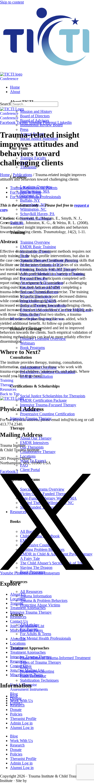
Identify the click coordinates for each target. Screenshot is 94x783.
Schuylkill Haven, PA (37, 214)
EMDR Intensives (34, 443)
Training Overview (35, 242)
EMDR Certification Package (43, 400)
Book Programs (32, 347)
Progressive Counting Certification (47, 414)
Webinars (27, 343)
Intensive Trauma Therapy (31, 612)
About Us (18, 594)
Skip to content (12, 2)
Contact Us (19, 621)
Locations (28, 456)
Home (5, 175)
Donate (16, 709)
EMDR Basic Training (38, 247)
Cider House (35, 781)
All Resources (31, 591)
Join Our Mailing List (27, 626)
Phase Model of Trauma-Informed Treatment (55, 658)
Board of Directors (35, 116)
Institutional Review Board (41, 125)
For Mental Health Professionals (45, 638)
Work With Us (21, 740)
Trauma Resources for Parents (33, 188)
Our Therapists (32, 447)
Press (24, 129)
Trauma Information (36, 596)
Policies (16, 714)
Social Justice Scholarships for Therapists (52, 396)
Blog (14, 736)
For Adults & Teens (35, 634)
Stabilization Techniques (39, 680)
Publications (22, 175)
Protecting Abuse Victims (40, 605)
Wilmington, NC (33, 209)
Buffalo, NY (30, 200)
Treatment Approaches (28, 608)
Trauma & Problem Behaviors (43, 600)
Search (5, 104)
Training (16, 603)
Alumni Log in (22, 727)
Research (17, 705)
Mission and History (36, 111)
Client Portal (30, 470)
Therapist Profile (23, 718)
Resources (18, 617)
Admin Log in (21, 723)
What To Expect (33, 461)
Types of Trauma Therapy (40, 662)
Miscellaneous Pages (26, 630)
